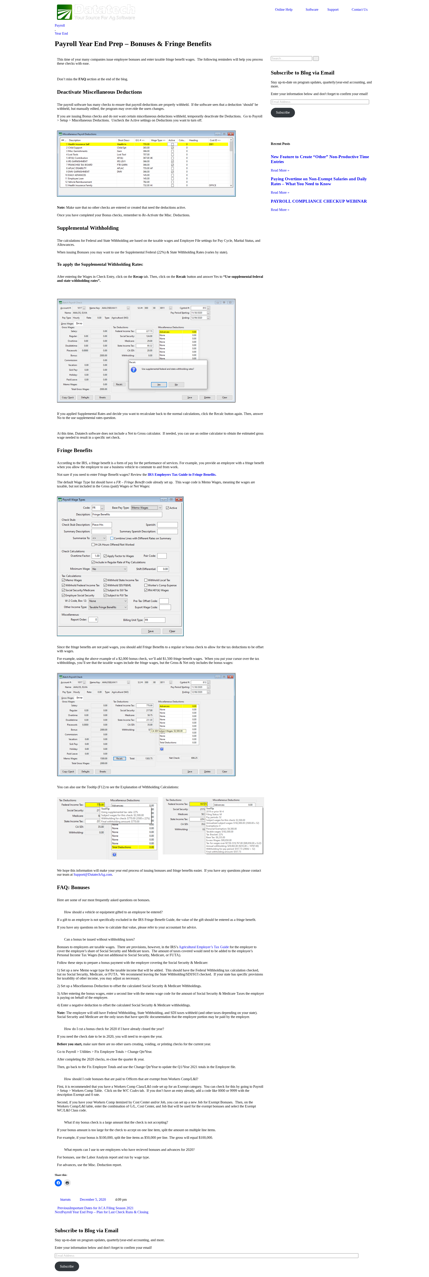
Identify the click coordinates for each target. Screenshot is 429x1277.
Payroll (60, 25)
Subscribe (283, 112)
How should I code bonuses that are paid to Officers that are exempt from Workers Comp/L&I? (131, 1079)
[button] (160, 912)
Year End (61, 33)
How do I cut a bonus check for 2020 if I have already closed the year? (114, 1029)
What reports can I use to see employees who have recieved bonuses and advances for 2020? (129, 1150)
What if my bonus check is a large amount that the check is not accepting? (116, 1122)
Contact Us (360, 9)
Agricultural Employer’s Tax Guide (204, 947)
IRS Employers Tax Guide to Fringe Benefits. (182, 474)
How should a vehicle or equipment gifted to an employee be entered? (113, 912)
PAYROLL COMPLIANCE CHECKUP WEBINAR (319, 201)
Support (333, 9)
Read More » (280, 170)
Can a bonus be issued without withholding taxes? (99, 939)
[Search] (316, 58)
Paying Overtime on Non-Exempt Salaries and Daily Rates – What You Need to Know (319, 181)
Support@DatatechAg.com (93, 874)
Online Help (283, 9)
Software (312, 9)
